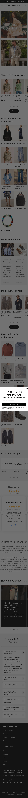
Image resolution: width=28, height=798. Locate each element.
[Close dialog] (27, 388)
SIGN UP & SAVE (14, 404)
